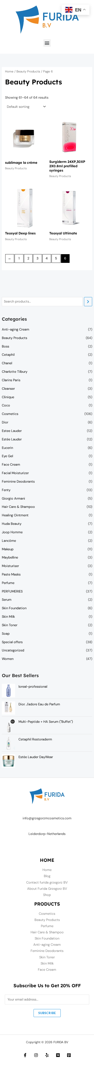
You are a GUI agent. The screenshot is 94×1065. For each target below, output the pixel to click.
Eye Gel (7, 456)
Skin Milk (8, 617)
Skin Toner (9, 625)
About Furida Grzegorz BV (47, 889)
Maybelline (10, 557)
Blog (47, 876)
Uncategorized (13, 650)
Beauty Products (14, 338)
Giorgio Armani (13, 498)
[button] (47, 43)
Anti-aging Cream (15, 329)
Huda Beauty (11, 524)
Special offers (12, 642)
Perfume (8, 583)
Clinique (8, 397)
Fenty (6, 490)
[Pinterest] (69, 1055)
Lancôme (9, 541)
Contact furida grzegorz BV (47, 882)
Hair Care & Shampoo (18, 507)
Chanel (7, 363)
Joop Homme (12, 532)
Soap (6, 633)
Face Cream (11, 464)
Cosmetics (10, 414)
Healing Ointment (15, 515)
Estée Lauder (12, 439)
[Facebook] (25, 1055)
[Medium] (58, 1055)
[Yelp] (47, 1055)
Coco (6, 405)
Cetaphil (8, 355)
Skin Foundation (14, 608)
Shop (47, 895)
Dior (5, 422)
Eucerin (7, 448)
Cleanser (8, 389)
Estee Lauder (12, 431)
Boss (5, 346)
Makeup (7, 549)
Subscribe (47, 1013)
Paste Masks (11, 574)
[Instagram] (36, 1055)
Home (9, 71)
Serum (6, 600)
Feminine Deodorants (18, 481)
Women (7, 659)
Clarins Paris (11, 380)
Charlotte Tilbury (14, 372)
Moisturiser (10, 566)
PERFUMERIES (12, 591)
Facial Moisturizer (15, 473)
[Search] (88, 301)
